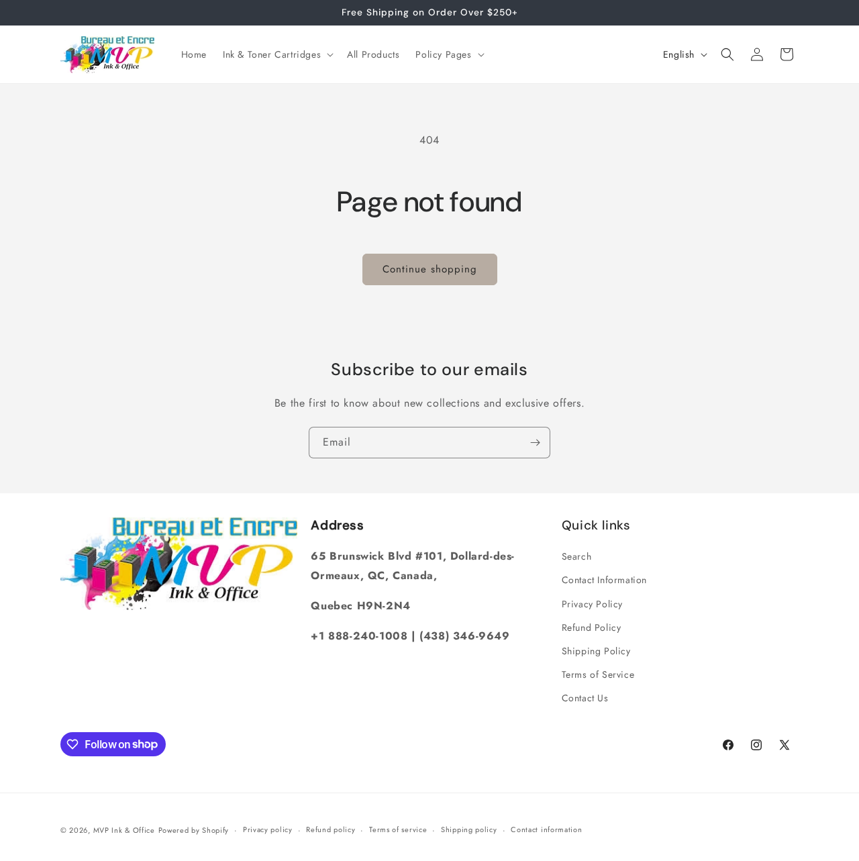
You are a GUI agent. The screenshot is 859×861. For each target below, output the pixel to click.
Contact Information (604, 580)
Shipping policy (469, 829)
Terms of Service (598, 674)
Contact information (546, 829)
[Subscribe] (535, 442)
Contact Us (585, 698)
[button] (277, 54)
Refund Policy (591, 627)
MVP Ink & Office (124, 830)
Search (577, 556)
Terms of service (398, 829)
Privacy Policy (592, 604)
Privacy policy (268, 829)
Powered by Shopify (194, 830)
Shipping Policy (596, 651)
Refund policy (330, 829)
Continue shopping (430, 269)
